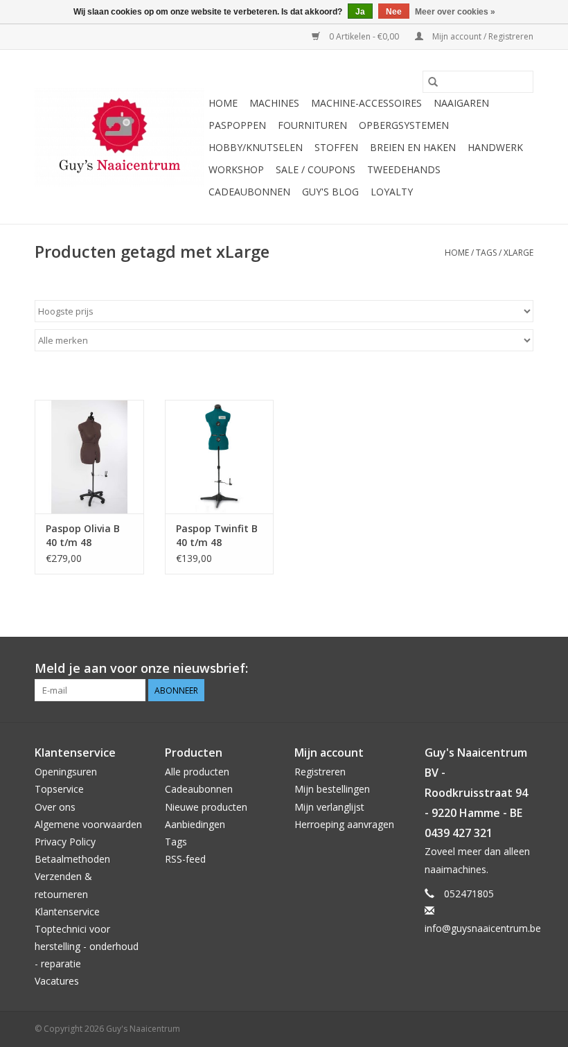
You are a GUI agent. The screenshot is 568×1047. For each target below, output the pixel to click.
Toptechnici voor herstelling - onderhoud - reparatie (87, 946)
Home (223, 102)
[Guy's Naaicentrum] (119, 137)
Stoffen (336, 147)
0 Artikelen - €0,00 (364, 36)
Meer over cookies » (455, 12)
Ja (360, 12)
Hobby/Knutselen (255, 147)
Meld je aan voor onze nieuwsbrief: (141, 668)
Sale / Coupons (315, 169)
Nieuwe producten (206, 806)
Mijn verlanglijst (329, 806)
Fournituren (312, 125)
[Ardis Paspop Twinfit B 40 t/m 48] (219, 457)
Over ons (55, 806)
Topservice (59, 788)
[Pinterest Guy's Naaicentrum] (497, 669)
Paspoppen (237, 125)
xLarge (518, 252)
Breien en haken (413, 147)
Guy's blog (330, 191)
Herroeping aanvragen (344, 824)
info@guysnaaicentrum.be (483, 928)
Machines (274, 102)
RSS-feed (185, 858)
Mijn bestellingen (332, 788)
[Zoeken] (433, 82)
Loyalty (392, 191)
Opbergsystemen (404, 125)
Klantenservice (67, 911)
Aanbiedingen (195, 824)
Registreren (320, 771)
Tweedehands (404, 169)
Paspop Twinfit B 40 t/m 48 (217, 535)
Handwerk (495, 147)
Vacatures (57, 980)
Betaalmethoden (72, 858)
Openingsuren (66, 771)
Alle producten (197, 771)
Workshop (236, 169)
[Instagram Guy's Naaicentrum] (522, 669)
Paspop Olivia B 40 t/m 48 (83, 535)
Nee (394, 12)
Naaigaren (461, 102)
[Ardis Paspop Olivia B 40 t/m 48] (89, 457)
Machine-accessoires (366, 102)
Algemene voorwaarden (88, 824)
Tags (486, 252)
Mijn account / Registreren (481, 36)
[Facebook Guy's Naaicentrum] (472, 669)
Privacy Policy (65, 841)
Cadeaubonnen (249, 191)
